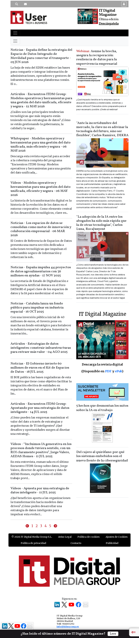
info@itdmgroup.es (68, 626)
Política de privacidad (33, 543)
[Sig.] (55, 526)
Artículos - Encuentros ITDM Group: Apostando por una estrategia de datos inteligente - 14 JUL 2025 (40, 408)
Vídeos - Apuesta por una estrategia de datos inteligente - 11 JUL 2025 (40, 490)
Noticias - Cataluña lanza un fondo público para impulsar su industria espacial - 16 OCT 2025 (37, 307)
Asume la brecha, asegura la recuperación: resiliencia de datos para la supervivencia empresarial (96, 57)
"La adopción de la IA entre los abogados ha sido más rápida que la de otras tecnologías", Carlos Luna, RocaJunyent (101, 222)
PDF (108, 371)
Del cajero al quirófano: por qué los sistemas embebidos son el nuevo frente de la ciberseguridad (102, 456)
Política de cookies (88, 536)
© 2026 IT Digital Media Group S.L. (32, 536)
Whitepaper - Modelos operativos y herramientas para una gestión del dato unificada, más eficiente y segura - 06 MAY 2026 (41, 144)
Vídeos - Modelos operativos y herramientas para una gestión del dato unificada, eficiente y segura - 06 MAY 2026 (41, 188)
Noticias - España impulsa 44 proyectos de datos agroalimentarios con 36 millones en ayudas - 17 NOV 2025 (41, 271)
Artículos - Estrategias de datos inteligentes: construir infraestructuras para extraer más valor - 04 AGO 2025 (41, 347)
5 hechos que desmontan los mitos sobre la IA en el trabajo (102, 408)
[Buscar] (16, 4)
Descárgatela (109, 23)
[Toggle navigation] (15, 33)
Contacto (76, 543)
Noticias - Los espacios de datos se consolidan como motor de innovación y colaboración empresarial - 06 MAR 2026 (41, 229)
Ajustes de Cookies (116, 536)
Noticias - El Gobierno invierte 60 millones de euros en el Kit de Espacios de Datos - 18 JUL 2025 (40, 367)
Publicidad (112, 543)
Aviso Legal (65, 536)
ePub (118, 371)
